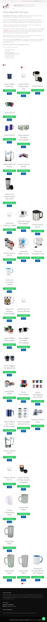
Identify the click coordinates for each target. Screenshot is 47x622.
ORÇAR (9, 93)
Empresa (25, 1)
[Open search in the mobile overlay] (24, 5)
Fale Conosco (30, 1)
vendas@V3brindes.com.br (11, 606)
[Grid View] (3, 65)
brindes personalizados (8, 31)
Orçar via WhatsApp (9, 90)
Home (23, 1)
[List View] (5, 65)
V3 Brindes (6, 24)
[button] (43, 618)
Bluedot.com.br (41, 619)
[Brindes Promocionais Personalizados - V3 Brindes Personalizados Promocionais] (6, 6)
